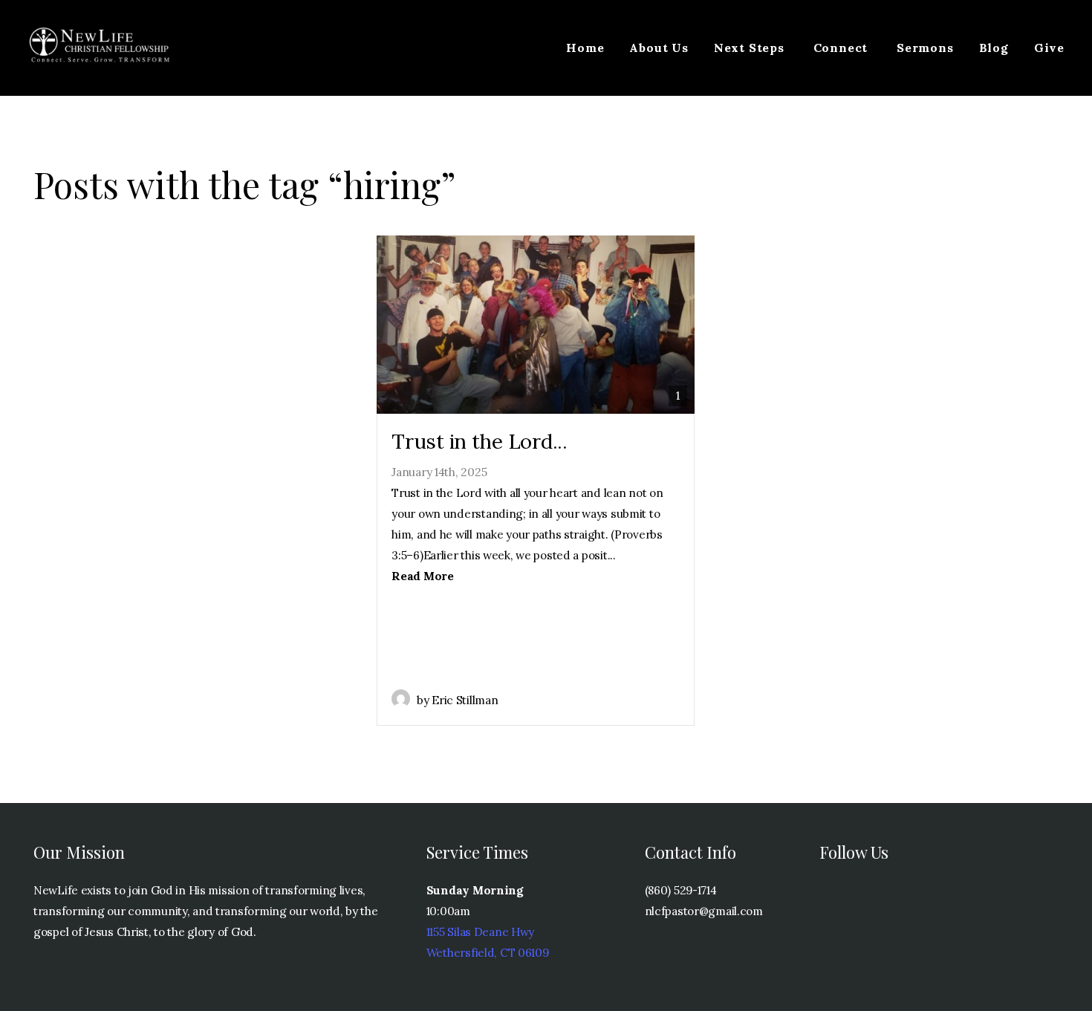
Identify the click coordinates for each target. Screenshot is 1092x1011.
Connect (842, 47)
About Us (658, 47)
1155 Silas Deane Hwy (480, 932)
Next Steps (751, 47)
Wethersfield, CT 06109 (487, 953)
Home (585, 47)
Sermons (925, 47)
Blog (994, 47)
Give (1049, 47)
